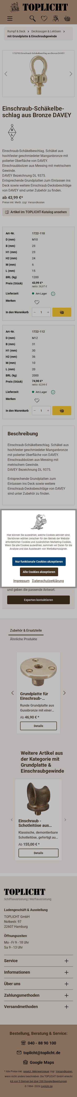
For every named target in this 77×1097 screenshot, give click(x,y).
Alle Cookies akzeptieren (39, 572)
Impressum (21, 581)
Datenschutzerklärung (48, 581)
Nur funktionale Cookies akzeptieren (39, 561)
